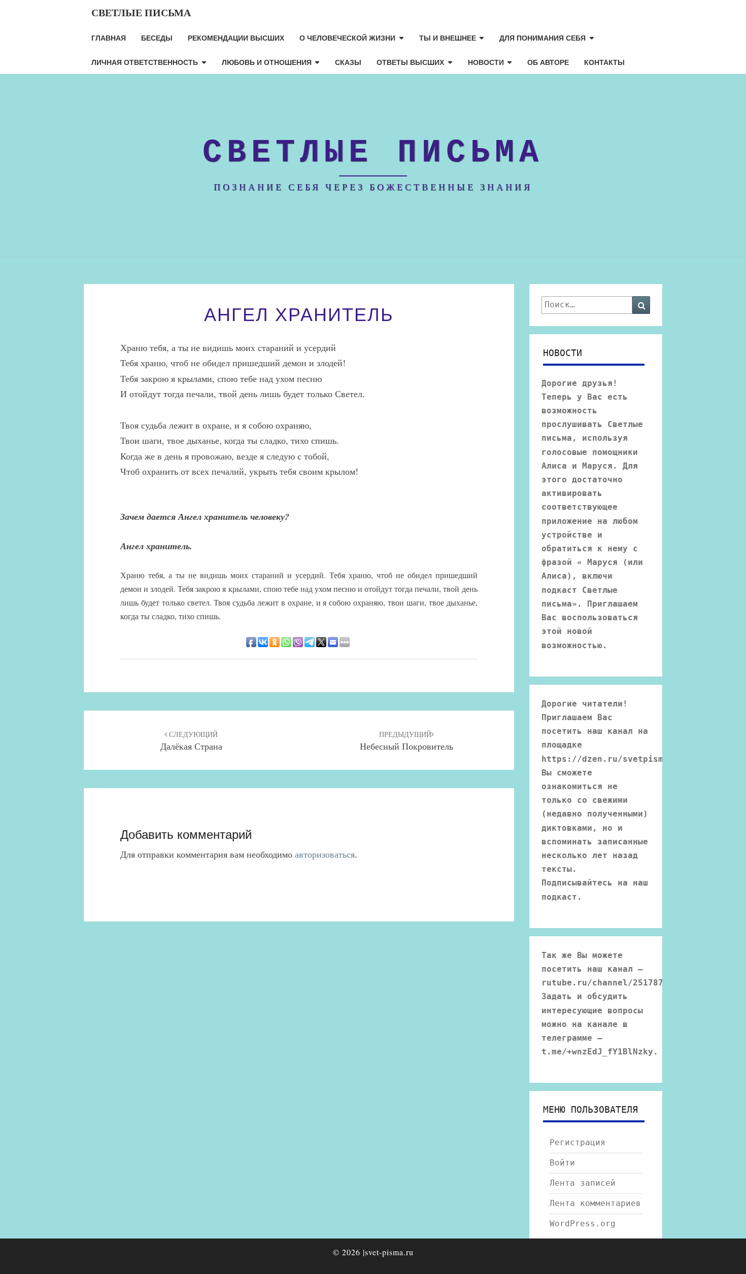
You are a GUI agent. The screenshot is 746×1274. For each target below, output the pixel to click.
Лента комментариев (595, 1203)
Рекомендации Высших (236, 37)
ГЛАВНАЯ (108, 37)
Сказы (348, 62)
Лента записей (583, 1183)
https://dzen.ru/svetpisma (604, 759)
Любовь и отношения (267, 62)
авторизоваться (325, 854)
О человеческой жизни (347, 37)
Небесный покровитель (406, 741)
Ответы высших (410, 62)
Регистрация (577, 1142)
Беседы (157, 37)
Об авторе (548, 62)
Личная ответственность (144, 62)
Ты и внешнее (447, 37)
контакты (604, 62)
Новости (486, 62)
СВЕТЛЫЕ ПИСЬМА (141, 12)
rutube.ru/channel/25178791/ (610, 982)
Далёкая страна (191, 741)
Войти (562, 1162)
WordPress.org (583, 1223)
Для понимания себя (542, 37)
